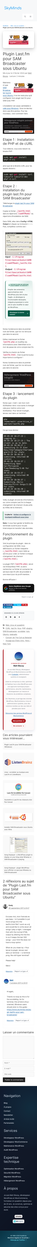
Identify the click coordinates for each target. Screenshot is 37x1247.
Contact (7, 1111)
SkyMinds (5, 26)
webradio (13, 634)
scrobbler (21, 631)
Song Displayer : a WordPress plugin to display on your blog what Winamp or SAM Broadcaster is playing (18, 857)
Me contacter (17, 726)
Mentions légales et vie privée (18, 1238)
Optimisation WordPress (14, 1169)
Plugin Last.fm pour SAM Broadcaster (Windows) (17, 746)
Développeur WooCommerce (16, 1142)
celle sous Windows (10, 108)
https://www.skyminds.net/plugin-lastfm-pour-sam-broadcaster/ (19, 1012)
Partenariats (9, 1123)
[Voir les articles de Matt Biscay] (18, 656)
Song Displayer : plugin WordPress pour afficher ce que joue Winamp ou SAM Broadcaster (17, 870)
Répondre (9, 971)
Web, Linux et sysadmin (17, 26)
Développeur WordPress (14, 1138)
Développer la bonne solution (19, 313)
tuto (28, 631)
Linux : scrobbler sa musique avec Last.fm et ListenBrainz (16, 773)
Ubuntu (6, 634)
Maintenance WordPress (14, 1146)
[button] (25, 16)
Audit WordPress (11, 1150)
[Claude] (10, 617)
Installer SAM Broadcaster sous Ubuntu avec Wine (18, 828)
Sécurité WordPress (12, 1173)
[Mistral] (15, 617)
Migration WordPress (12, 1177)
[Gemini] (19, 617)
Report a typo (26, 597)
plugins (29, 628)
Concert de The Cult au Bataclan (19, 638)
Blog (5, 1103)
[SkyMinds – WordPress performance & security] (13, 8)
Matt (11, 980)
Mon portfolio (17, 721)
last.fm (14, 628)
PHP (23, 628)
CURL (8, 628)
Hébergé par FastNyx (17, 1240)
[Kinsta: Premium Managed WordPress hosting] (18, 126)
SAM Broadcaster (10, 631)
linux (19, 628)
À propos (7, 1107)
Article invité (9, 1119)
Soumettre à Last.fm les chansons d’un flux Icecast (18, 801)
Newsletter (8, 1115)
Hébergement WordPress (14, 1181)
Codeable (15, 674)
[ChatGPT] (6, 617)
